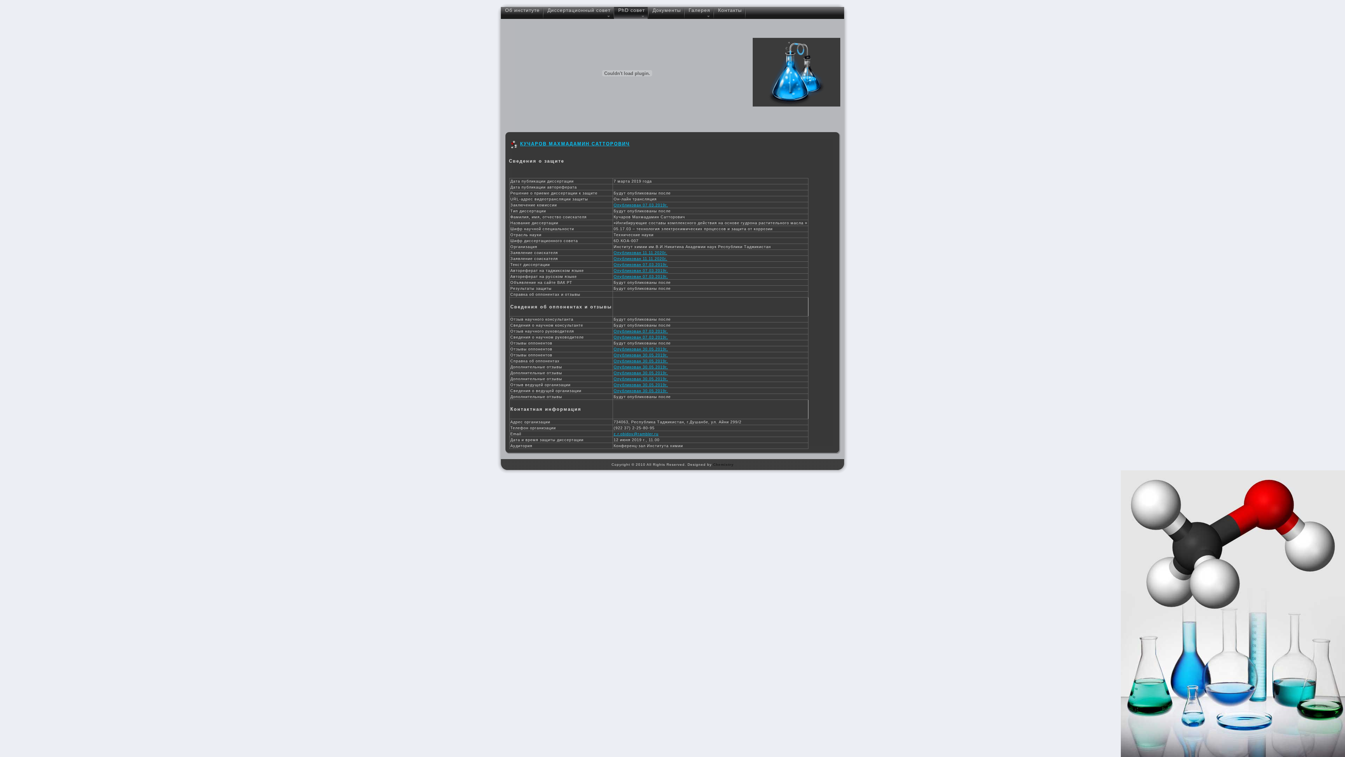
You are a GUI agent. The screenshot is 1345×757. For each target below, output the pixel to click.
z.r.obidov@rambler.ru (636, 434)
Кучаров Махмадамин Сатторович (575, 143)
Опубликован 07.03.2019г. (641, 205)
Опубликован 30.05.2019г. (641, 349)
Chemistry (723, 464)
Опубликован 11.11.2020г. (640, 253)
